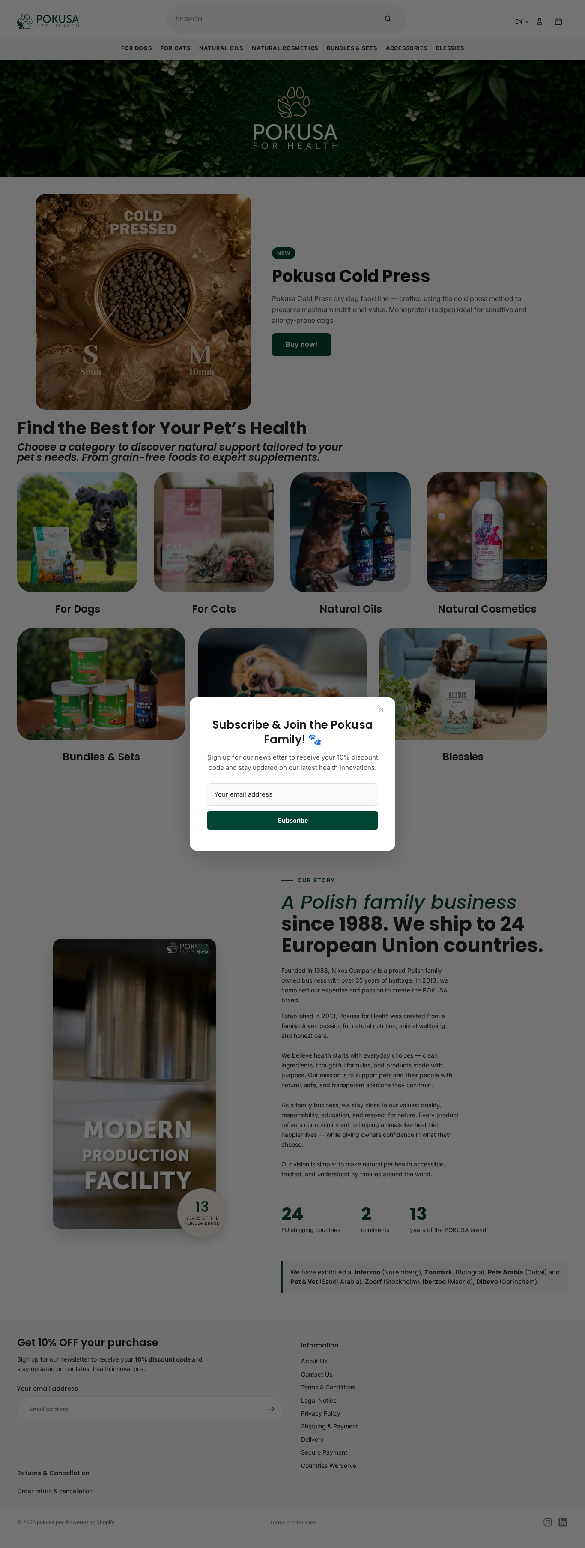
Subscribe (293, 820)
